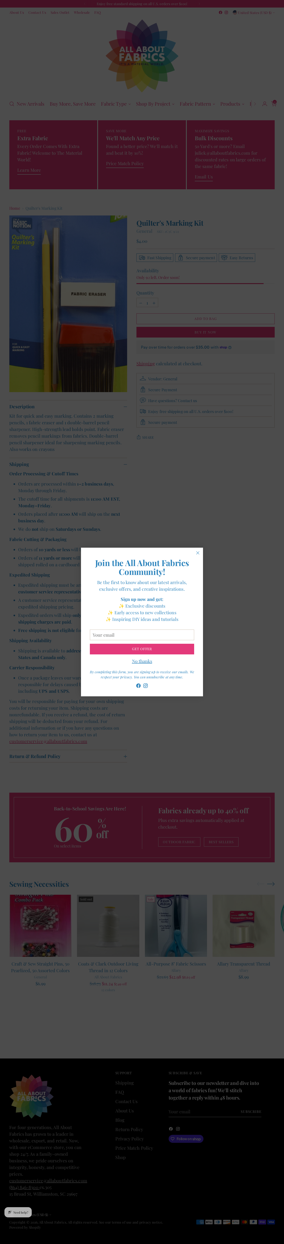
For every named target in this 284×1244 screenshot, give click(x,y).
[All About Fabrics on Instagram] (145, 686)
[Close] (197, 552)
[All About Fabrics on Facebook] (138, 686)
